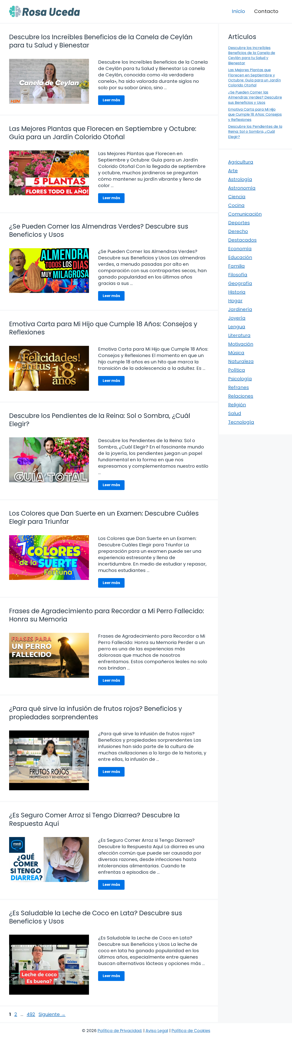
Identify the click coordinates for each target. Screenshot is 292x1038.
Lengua (236, 326)
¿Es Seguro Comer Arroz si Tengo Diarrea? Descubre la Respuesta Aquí (94, 819)
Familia (236, 266)
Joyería (236, 318)
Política (236, 370)
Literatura (239, 335)
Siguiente (52, 1014)
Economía (240, 248)
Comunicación (245, 214)
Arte (233, 170)
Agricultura (240, 162)
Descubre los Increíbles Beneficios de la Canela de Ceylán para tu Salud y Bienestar (101, 41)
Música (236, 352)
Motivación (240, 344)
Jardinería (240, 309)
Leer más (111, 100)
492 (31, 1014)
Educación (240, 257)
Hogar (235, 300)
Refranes (238, 387)
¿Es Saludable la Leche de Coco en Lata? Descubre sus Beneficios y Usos (95, 917)
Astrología (240, 179)
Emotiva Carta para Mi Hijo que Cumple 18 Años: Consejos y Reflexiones (103, 328)
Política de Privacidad (119, 1030)
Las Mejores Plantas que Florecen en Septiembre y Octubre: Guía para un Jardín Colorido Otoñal (102, 132)
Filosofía (237, 274)
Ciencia (236, 196)
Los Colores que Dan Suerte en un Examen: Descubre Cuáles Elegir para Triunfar (104, 517)
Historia (236, 292)
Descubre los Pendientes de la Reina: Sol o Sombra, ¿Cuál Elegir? (99, 419)
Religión (237, 405)
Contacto (266, 11)
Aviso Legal (157, 1030)
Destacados (242, 240)
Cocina (236, 205)
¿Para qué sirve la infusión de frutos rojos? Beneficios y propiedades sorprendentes (95, 712)
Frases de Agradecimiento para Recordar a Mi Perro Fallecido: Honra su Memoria (106, 615)
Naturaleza (241, 361)
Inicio (238, 11)
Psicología (240, 379)
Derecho (238, 231)
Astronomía (242, 188)
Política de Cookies (191, 1030)
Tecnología (241, 422)
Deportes (239, 222)
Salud (234, 413)
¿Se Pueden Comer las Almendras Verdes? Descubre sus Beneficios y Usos (98, 230)
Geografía (240, 283)
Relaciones (240, 396)
